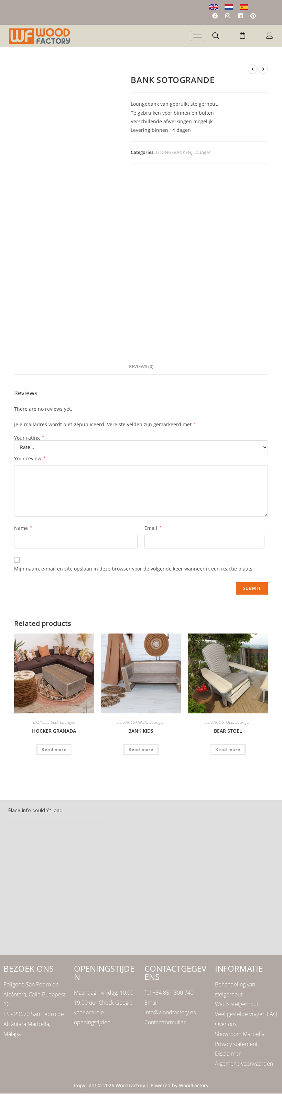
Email (153, 528)
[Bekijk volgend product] (263, 69)
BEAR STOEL (228, 731)
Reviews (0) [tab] (141, 366)
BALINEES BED (45, 722)
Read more (54, 749)
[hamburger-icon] (197, 36)
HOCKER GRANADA (54, 731)
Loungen (202, 152)
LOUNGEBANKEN (173, 152)
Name (23, 528)
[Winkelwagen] (242, 35)
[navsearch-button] (215, 36)
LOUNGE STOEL (219, 722)
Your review (30, 458)
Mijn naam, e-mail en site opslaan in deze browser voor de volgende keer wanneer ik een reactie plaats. (134, 568)
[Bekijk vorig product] (252, 69)
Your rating (29, 438)
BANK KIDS (140, 731)
